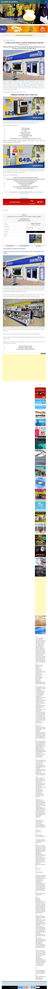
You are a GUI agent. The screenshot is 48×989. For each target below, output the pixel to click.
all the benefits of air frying (34, 121)
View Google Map (24, 245)
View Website (9, 245)
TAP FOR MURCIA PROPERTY (24, 35)
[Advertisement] (24, 367)
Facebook (38, 245)
